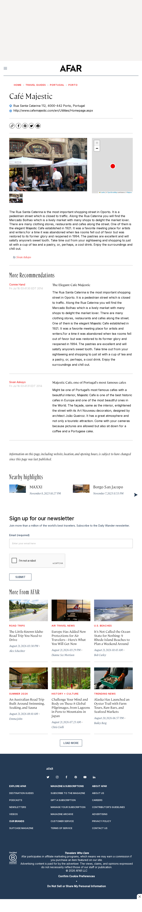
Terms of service (61, 828)
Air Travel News (63, 625)
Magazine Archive (62, 814)
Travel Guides (36, 84)
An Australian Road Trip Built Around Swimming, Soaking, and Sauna (26, 703)
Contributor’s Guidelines (108, 807)
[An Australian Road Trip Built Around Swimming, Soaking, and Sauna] (28, 678)
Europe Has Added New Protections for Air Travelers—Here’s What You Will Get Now (69, 637)
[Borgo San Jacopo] (81, 488)
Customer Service (62, 821)
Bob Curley (100, 655)
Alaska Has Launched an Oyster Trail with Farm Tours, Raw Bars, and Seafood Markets (111, 705)
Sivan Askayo (17, 382)
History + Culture (65, 693)
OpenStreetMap (112, 192)
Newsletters (17, 807)
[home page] (71, 68)
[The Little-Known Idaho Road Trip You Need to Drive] (28, 610)
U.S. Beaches (103, 625)
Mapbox (129, 192)
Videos (13, 814)
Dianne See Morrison (63, 655)
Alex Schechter (17, 651)
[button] (113, 166)
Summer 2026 (18, 693)
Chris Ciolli (58, 727)
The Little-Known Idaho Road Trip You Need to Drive (26, 635)
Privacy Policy (101, 821)
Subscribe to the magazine (68, 793)
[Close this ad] (139, 896)
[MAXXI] (17, 488)
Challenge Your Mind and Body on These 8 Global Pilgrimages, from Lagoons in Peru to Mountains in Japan (71, 707)
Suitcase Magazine (21, 828)
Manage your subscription (68, 807)
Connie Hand (17, 284)
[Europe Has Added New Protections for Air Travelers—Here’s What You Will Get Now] (71, 610)
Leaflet (102, 192)
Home (17, 84)
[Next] (135, 494)
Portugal (57, 84)
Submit (20, 577)
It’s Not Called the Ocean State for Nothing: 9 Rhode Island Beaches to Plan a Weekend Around (112, 637)
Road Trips (17, 625)
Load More (71, 743)
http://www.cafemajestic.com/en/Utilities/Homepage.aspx (53, 110)
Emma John (15, 718)
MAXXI (36, 486)
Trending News (105, 693)
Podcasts (15, 800)
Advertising (99, 814)
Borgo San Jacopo (108, 486)
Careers (97, 800)
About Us (98, 793)
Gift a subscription (63, 800)
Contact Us (99, 828)
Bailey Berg (100, 723)
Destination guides (21, 793)
